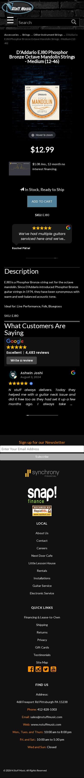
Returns (42, 632)
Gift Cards (42, 647)
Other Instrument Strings (48, 34)
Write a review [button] (22, 360)
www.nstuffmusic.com (46, 724)
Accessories (11, 34)
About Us (42, 533)
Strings (26, 34)
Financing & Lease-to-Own (42, 617)
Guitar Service (42, 585)
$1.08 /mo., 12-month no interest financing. (49, 166)
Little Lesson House (42, 563)
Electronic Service (42, 593)
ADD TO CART (42, 201)
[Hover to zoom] (42, 102)
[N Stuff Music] (17, 7)
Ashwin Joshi (31, 373)
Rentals (42, 570)
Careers (42, 548)
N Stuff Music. (18, 770)
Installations (42, 578)
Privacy (42, 640)
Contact (42, 540)
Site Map (42, 662)
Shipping (42, 625)
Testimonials (42, 655)
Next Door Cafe (42, 555)
